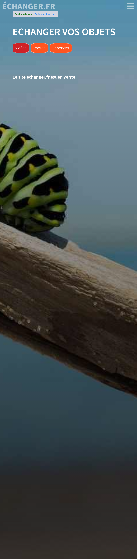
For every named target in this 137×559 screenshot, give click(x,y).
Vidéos (20, 47)
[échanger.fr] (131, 6)
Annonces (60, 47)
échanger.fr (28, 6)
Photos (39, 47)
